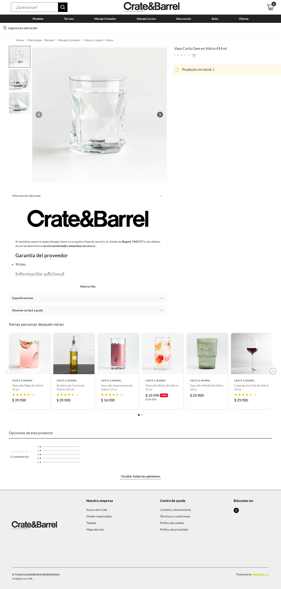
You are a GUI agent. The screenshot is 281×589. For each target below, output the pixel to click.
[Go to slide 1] (139, 415)
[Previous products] (8, 371)
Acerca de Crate (96, 509)
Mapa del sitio (95, 529)
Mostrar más (88, 286)
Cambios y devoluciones (175, 509)
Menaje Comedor (69, 40)
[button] (39, 7)
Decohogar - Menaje (41, 40)
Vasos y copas (93, 40)
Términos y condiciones (175, 516)
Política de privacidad (174, 529)
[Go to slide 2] (142, 415)
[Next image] (160, 114)
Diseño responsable (98, 516)
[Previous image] (39, 114)
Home (20, 40)
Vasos (109, 40)
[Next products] (273, 371)
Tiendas (91, 523)
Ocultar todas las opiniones (140, 476)
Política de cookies (172, 523)
